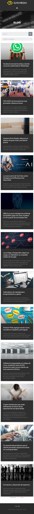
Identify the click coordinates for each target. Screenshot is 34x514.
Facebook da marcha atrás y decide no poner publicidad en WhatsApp (16, 65)
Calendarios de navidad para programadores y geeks (14, 293)
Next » (22, 497)
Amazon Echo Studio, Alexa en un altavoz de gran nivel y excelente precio (15, 140)
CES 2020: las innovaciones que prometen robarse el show (15, 102)
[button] (17, 8)
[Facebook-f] (15, 506)
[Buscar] (30, 34)
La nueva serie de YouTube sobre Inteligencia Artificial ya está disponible (15, 178)
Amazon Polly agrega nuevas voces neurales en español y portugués (16, 329)
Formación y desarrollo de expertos (16, 485)
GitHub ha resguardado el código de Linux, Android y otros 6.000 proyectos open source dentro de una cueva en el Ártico (16, 366)
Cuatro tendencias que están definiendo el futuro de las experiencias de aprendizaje (14, 406)
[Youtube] (19, 506)
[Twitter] (16, 506)
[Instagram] (17, 506)
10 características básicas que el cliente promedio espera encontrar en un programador (16, 447)
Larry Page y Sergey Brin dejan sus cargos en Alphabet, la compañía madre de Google (16, 255)
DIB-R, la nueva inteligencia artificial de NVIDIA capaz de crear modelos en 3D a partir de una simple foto (16, 215)
